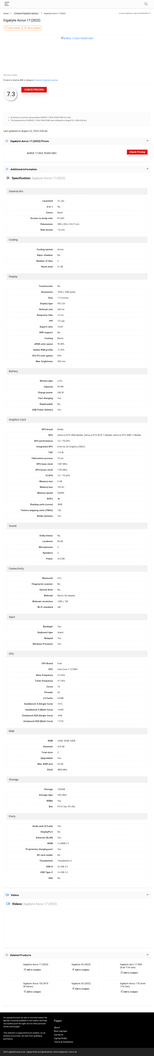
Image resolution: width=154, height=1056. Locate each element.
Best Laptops (60, 1031)
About (57, 1027)
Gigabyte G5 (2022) (81, 983)
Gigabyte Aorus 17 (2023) (35, 964)
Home (6, 13)
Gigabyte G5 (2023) (81, 964)
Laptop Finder (60, 1038)
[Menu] (7, 4)
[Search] (146, 4)
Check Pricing (34, 89)
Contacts (58, 1035)
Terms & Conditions (63, 1042)
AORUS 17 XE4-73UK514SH (41, 153)
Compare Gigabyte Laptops (26, 13)
